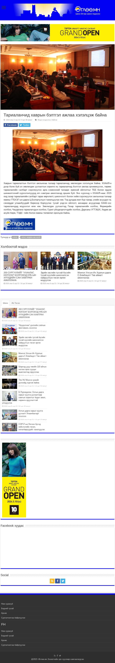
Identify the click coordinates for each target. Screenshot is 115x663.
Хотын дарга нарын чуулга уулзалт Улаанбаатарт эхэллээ (31, 413)
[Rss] (52, 581)
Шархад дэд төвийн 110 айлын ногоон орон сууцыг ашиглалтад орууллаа (32, 369)
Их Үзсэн (16, 303)
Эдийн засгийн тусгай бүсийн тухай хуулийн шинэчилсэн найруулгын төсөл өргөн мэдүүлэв (56, 276)
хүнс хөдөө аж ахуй (31, 237)
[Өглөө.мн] (57, 9)
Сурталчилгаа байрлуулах (13, 618)
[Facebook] (57, 581)
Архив (4, 613)
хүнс (15, 237)
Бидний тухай (7, 608)
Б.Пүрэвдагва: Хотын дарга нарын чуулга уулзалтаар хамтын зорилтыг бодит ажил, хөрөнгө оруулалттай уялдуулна (24, 397)
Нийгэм (54, 120)
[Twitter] (62, 581)
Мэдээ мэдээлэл (44, 120)
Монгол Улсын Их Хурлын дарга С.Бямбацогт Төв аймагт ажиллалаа (94, 275)
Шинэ (5, 303)
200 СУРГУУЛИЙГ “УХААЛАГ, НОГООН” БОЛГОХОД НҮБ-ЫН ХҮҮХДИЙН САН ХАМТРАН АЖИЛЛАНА (20, 276)
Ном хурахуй (7, 604)
